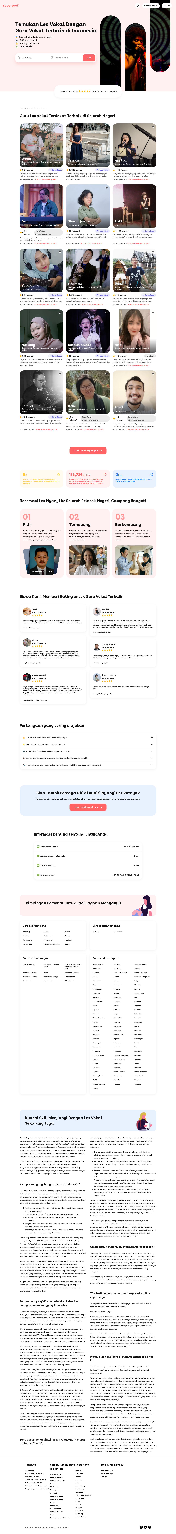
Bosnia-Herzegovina (142, 977)
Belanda (96, 972)
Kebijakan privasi (32, 1476)
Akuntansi (54, 1505)
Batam (78, 1504)
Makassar (48, 936)
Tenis (52, 1515)
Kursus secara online (33, 1483)
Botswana (97, 981)
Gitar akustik (70, 977)
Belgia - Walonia (141, 972)
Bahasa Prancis (56, 1512)
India (136, 997)
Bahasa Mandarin (57, 1481)
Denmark (117, 985)
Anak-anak (118, 932)
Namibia (96, 1039)
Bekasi (46, 932)
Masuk (167, 6)
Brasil (116, 981)
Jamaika (137, 1005)
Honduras (96, 997)
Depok (67, 932)
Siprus (136, 1063)
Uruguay (117, 1084)
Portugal (117, 1051)
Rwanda (96, 1059)
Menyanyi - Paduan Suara (51, 965)
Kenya (116, 1014)
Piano (52, 1484)
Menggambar (55, 1508)
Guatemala (139, 993)
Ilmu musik (48, 981)
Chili (94, 985)
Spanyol (137, 1067)
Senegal (137, 1059)
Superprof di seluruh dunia (35, 1480)
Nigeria (116, 1039)
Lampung (79, 1514)
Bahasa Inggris (56, 1477)
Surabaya (68, 940)
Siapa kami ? (30, 1470)
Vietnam (137, 1084)
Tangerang (27, 944)
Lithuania (138, 1022)
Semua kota (80, 1517)
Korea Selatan (98, 1018)
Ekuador (137, 985)
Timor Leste (139, 1076)
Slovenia (117, 1067)
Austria (137, 968)
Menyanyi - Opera (72, 972)
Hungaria (117, 997)
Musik (31, 108)
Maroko (96, 1030)
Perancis (117, 1047)
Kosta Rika (118, 1018)
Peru (136, 1047)
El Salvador (97, 989)
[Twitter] (145, 1527)
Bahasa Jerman (56, 1496)
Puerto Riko (138, 1051)
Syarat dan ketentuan (34, 1473)
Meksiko (137, 1030)
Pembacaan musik (30, 977)
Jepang (96, 1010)
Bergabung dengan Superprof (37, 1489)
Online (67, 944)
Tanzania (117, 1076)
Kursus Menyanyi (42, 108)
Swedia (95, 1072)
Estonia (117, 989)
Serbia (95, 1063)
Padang (78, 1507)
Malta (136, 1026)
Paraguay (96, 1047)
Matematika (55, 1474)
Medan (67, 936)
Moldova (96, 1034)
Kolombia (138, 1014)
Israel (95, 1005)
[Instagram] (149, 1527)
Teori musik (27, 981)
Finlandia (96, 993)
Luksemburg (97, 1026)
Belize (95, 977)
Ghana (116, 993)
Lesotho (117, 1022)
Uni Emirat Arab (99, 1084)
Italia (116, 1005)
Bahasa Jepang (56, 1499)
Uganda (117, 1080)
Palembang (27, 940)
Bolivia (116, 977)
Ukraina (137, 1080)
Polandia (96, 1051)
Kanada (96, 1014)
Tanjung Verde (98, 1076)
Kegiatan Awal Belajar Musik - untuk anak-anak (74, 966)
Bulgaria (137, 981)
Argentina (97, 968)
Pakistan (117, 1043)
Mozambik (138, 1034)
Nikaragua (138, 1039)
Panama (137, 1043)
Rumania (137, 1055)
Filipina (137, 989)
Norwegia (96, 1043)
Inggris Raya (97, 1001)
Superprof (23, 108)
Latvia (95, 1022)
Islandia (137, 1001)
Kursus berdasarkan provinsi (36, 1486)
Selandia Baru (119, 1059)
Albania (117, 964)
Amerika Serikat (140, 964)
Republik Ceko (98, 1055)
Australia (117, 968)
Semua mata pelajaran (59, 1518)
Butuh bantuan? (107, 1473)
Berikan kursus (151, 6)
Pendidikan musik (29, 972)
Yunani (95, 1088)
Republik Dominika (121, 1055)
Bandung (26, 932)
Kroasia (137, 1018)
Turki (95, 1080)
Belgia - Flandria (120, 972)
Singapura (118, 1063)
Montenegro (118, 1034)
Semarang (48, 940)
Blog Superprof (107, 1470)
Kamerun (137, 1010)
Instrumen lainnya (51, 977)
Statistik (54, 1487)
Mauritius (117, 1030)
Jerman (116, 1010)
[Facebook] (141, 1527)
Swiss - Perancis (140, 1072)
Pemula (96, 932)
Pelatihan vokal (29, 964)
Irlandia (117, 1001)
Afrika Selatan (98, 964)
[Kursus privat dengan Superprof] (11, 5)
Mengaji (53, 1493)
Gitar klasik (69, 981)
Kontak (104, 1476)
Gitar (46, 972)
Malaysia (117, 1026)
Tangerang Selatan (52, 944)
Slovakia (96, 1067)
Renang (53, 1490)
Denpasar (79, 1511)
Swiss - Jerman (119, 1072)
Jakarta (26, 936)
